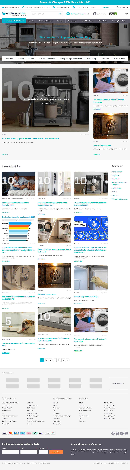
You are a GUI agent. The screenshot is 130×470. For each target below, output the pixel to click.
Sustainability (56, 421)
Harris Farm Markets (85, 410)
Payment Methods (7, 408)
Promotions (30, 410)
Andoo (81, 402)
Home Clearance (84, 416)
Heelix (81, 413)
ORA (80, 418)
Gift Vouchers (31, 408)
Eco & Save (105, 59)
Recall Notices (57, 424)
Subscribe (56, 452)
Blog (54, 410)
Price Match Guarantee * (63, 7)
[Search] (60, 14)
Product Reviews (6, 410)
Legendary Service (13, 402)
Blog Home (9, 59)
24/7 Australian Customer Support (85, 7)
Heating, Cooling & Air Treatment (70, 59)
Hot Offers (30, 418)
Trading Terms (57, 416)
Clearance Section (32, 413)
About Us (106, 7)
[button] (99, 13)
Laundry (21, 59)
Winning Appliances (109, 410)
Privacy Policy (56, 418)
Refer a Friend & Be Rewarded (35, 421)
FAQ (3, 413)
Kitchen (31, 59)
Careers (55, 405)
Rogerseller (82, 421)
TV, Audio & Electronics (47, 59)
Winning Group (108, 413)
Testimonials (56, 413)
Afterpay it (5, 418)
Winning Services (109, 418)
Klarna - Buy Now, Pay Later (10, 416)
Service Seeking (108, 402)
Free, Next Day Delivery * (12, 7)
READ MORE (45, 104)
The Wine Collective (109, 405)
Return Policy (66, 416)
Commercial (56, 408)
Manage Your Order (32, 405)
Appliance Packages (32, 416)
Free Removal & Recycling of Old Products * (38, 7)
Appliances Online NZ (85, 408)
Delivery (4, 402)
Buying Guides (6, 405)
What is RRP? (5, 424)
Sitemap (29, 424)
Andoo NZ (82, 405)
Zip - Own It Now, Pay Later (9, 421)
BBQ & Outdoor (119, 59)
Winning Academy (109, 408)
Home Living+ (92, 59)
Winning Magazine (109, 416)
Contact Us (30, 402)
